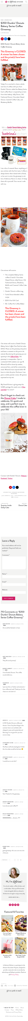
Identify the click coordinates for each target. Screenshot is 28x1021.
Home (2, 20)
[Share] (5, 38)
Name (4, 574)
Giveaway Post (8, 20)
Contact (7, 1010)
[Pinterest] (15, 905)
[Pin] (2, 38)
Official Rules (14, 356)
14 (18, 860)
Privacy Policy (23, 35)
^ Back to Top (8, 1008)
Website (23, 475)
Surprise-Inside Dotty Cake (6, 506)
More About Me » (14, 897)
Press (12, 1010)
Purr (22, 1016)
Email (4, 582)
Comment (6, 555)
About (22, 1008)
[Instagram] (12, 905)
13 (14, 860)
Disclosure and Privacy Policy (13, 1012)
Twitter (10, 478)
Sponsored (14, 493)
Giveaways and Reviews (18, 492)
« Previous (4, 860)
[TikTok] (18, 905)
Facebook (4, 478)
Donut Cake (10, 398)
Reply (4, 625)
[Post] (8, 38)
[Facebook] (10, 905)
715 (15, 497)
